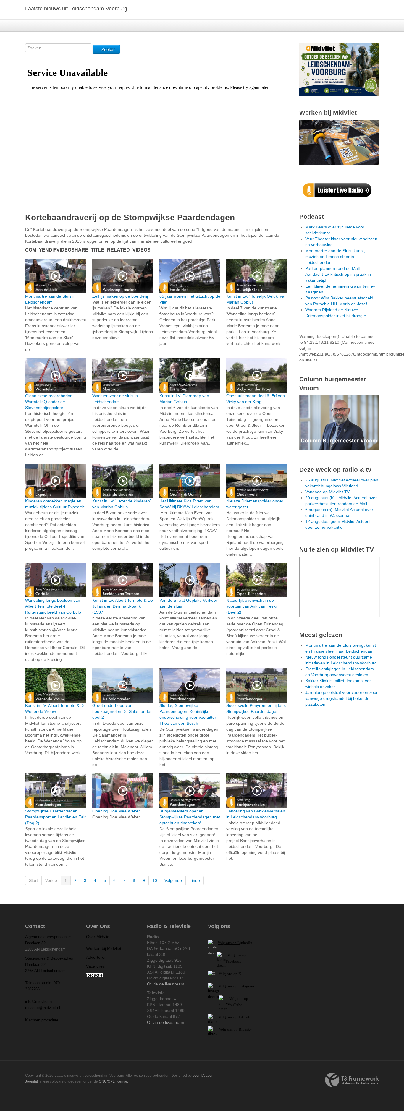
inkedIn (235, 942)
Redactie (94, 975)
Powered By (352, 1080)
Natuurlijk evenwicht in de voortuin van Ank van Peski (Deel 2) (251, 606)
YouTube (234, 1005)
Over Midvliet (98, 936)
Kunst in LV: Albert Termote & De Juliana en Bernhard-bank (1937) (122, 606)
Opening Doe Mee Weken (116, 811)
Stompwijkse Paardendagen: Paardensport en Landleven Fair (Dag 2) (55, 817)
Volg (233, 998)
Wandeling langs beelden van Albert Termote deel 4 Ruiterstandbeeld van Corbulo (53, 606)
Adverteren (96, 957)
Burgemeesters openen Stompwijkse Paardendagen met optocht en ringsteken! (189, 817)
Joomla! (31, 1081)
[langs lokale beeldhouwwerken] (339, 69)
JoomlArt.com (203, 1075)
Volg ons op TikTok (234, 1017)
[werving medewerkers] (339, 142)
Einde (194, 880)
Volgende (173, 880)
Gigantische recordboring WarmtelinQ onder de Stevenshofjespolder (48, 401)
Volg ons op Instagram (236, 986)
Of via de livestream (165, 984)
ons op (242, 998)
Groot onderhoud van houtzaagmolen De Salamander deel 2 (122, 711)
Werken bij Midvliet (103, 948)
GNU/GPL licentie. (113, 1081)
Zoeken (108, 49)
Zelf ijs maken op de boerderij (120, 296)
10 (154, 880)
